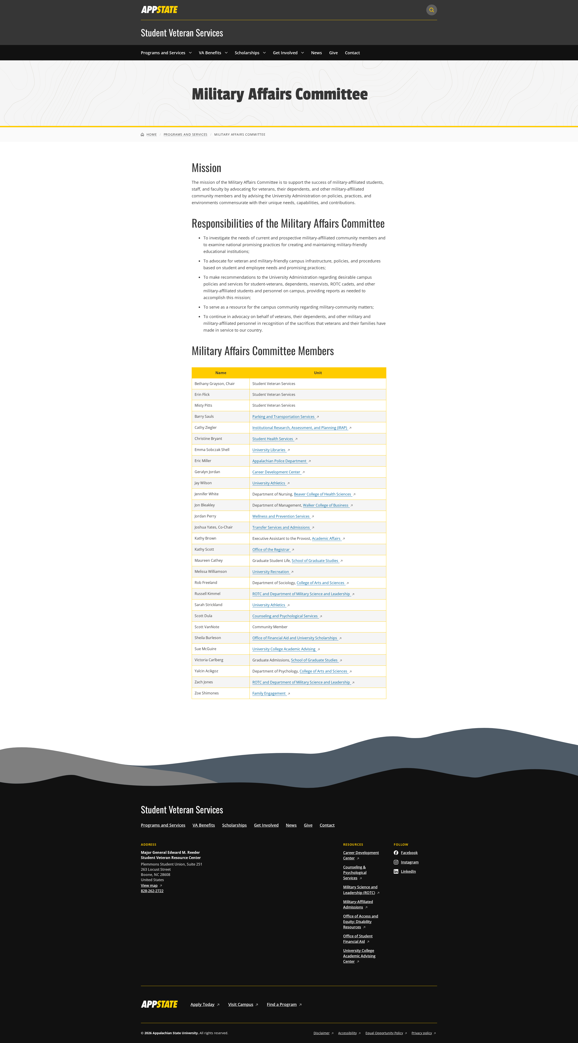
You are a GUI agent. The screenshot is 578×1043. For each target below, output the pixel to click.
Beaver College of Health (322, 494)
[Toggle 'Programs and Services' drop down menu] (190, 52)
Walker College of (325, 505)
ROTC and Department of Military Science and (301, 593)
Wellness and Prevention (281, 516)
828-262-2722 (152, 890)
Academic (326, 538)
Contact (352, 52)
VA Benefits (210, 52)
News (316, 52)
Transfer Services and (281, 527)
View (149, 885)
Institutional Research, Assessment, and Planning (299, 427)
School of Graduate (315, 560)
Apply (202, 1004)
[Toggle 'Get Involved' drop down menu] (302, 52)
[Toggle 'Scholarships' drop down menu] (264, 52)
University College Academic (283, 649)
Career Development (276, 472)
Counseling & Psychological (354, 872)
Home (151, 134)
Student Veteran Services (182, 32)
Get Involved (285, 52)
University (268, 449)
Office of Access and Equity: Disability (360, 922)
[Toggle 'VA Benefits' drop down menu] (226, 52)
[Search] (431, 10)
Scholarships (247, 52)
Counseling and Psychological (285, 616)
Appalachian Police (279, 460)
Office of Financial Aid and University (294, 637)
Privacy (422, 1033)
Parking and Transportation (283, 416)
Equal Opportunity (384, 1033)
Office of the (271, 549)
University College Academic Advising (359, 956)
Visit (240, 1004)
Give (333, 52)
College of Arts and (320, 582)
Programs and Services (163, 52)
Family (269, 693)
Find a (282, 1004)
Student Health (272, 438)
